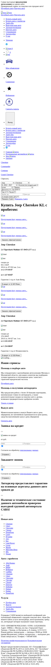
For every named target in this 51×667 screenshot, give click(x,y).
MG (7, 552)
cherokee (9, 158)
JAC (7, 539)
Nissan (8, 554)
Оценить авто (6, 421)
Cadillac (9, 572)
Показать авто (7, 199)
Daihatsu (9, 587)
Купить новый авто (13, 19)
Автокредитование (13, 28)
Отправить (5, 454)
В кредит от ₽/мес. (11, 284)
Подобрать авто (7, 8)
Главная (9, 152)
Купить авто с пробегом (15, 21)
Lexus (8, 545)
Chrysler (9, 580)
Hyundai (9, 537)
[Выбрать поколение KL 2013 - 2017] (9, 185)
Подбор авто (11, 603)
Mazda (8, 547)
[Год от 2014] (5, 192)
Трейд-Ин (10, 23)
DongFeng (10, 532)
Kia (7, 541)
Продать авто (19, 8)
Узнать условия (7, 403)
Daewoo (9, 585)
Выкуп (8, 605)
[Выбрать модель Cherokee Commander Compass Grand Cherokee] (22, 183)
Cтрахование (11, 611)
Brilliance (9, 570)
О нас (8, 36)
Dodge (8, 591)
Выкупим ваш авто (13, 25)
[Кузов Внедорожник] (7, 187)
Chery (8, 526)
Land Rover (10, 543)
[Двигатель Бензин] (6, 190)
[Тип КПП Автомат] (16, 190)
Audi (7, 565)
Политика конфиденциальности (14, 641)
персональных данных (29, 450)
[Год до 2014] (12, 192)
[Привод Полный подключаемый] (23, 187)
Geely (8, 535)
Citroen (8, 530)
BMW (8, 567)
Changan (9, 524)
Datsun (8, 589)
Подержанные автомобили (17, 154)
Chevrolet (9, 528)
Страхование (11, 32)
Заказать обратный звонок (11, 240)
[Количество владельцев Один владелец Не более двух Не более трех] (28, 185)
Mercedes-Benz (11, 550)
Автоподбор (11, 34)
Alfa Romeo (10, 563)
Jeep (7, 156)
